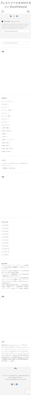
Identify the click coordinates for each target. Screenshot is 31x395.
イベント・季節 (7, 110)
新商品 (5, 359)
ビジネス (5, 125)
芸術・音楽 (6, 142)
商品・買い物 (6, 130)
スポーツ (5, 119)
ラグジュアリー (17, 353)
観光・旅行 (6, 145)
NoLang (11, 345)
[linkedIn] (17, 16)
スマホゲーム (11, 349)
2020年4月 (5, 254)
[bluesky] (20, 16)
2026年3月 (5, 240)
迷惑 (24, 359)
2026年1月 (5, 246)
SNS (14, 345)
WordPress (15, 379)
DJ (8, 345)
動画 (3, 357)
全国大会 (15, 355)
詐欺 (21, 359)
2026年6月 (5, 231)
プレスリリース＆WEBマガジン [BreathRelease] (15, 4)
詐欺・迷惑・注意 (7, 148)
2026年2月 (5, 243)
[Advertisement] (15, 72)
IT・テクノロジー (7, 101)
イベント (6, 347)
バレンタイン (19, 351)
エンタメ (5, 113)
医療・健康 (6, 127)
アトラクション (19, 345)
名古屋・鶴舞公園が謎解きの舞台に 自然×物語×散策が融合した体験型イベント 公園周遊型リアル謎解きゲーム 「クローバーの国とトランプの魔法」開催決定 (15, 286)
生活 (4, 136)
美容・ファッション (8, 139)
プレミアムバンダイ (8, 353)
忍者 (26, 357)
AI (3, 345)
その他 (4, 104)
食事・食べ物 (6, 151)
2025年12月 (6, 249)
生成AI (13, 359)
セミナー (5, 122)
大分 (24, 357)
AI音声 (5, 345)
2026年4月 (5, 237)
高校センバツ (7, 361)
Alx (25, 379)
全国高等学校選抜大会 (23, 355)
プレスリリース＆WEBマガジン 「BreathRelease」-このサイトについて (15, 164)
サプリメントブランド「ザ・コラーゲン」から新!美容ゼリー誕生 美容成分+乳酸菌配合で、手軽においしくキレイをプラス (15, 267)
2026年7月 (5, 228)
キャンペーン (15, 347)
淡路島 (9, 359)
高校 (3, 361)
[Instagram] (13, 16)
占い (11, 357)
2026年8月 (5, 225)
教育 (4, 133)
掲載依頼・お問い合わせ (9, 168)
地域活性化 (19, 357)
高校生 (12, 361)
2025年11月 (6, 251)
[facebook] (10, 16)
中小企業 (6, 355)
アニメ (4, 107)
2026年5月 (5, 234)
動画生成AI (6, 357)
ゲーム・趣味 (6, 116)
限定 (27, 359)
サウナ (7, 349)
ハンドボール (11, 351)
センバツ (16, 349)
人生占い (10, 355)
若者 (17, 359)
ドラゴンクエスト (22, 349)
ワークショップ (24, 353)
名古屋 (14, 357)
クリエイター (25, 347)
